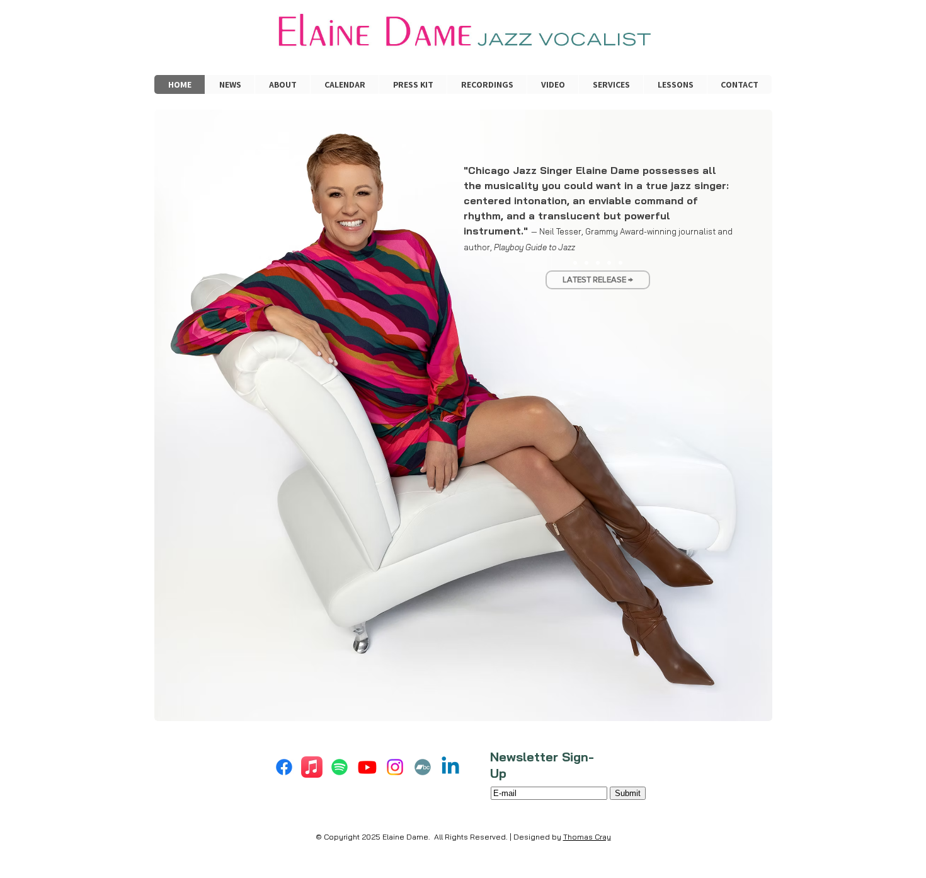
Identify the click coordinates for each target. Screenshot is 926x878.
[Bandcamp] (422, 767)
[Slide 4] (609, 263)
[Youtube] (367, 767)
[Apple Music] (312, 767)
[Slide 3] (598, 263)
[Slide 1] (575, 263)
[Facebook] (284, 767)
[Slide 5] (620, 263)
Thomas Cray (587, 836)
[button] (610, 84)
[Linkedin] (450, 767)
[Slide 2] (586, 263)
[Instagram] (395, 767)
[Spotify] (339, 767)
